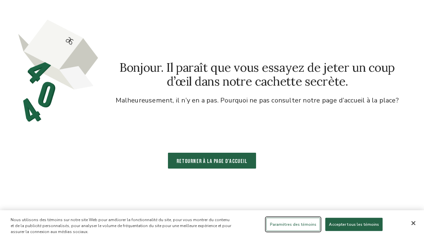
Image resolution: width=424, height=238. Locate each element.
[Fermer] (413, 223)
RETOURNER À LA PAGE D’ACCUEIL (212, 161)
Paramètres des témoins (293, 224)
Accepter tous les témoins (354, 224)
